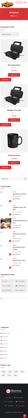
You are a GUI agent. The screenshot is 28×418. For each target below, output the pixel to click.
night (3, 375)
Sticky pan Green (14, 155)
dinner (16, 371)
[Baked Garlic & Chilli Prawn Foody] (6, 263)
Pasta (14, 192)
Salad (3, 358)
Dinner (4, 336)
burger (3, 371)
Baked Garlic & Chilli (19, 260)
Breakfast (5, 333)
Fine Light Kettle (14, 65)
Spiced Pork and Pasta (19, 194)
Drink (14, 205)
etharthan (17, 199)
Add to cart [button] (12, 50)
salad (15, 375)
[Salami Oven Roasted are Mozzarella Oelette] (6, 236)
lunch (22, 371)
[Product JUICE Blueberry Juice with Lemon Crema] (6, 223)
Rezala (14, 245)
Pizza (3, 351)
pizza (9, 375)
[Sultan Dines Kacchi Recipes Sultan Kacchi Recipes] (6, 250)
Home (14, 16)
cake (10, 371)
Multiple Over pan (14, 110)
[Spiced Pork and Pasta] (6, 196)
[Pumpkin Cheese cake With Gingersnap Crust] (6, 210)
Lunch (4, 344)
